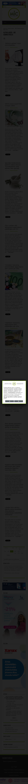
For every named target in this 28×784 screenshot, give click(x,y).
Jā (9, 401)
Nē (18, 401)
